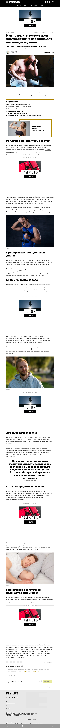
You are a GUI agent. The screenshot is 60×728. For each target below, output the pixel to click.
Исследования (11, 260)
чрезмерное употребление (36, 495)
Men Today (14, 2)
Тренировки (13, 32)
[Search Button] (50, 2)
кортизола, (39, 289)
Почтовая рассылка (46, 2)
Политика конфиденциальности (10, 702)
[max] (17, 697)
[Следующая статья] (30, 686)
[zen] (14, 697)
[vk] (9, 697)
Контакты (8, 708)
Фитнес (8, 32)
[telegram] (12, 697)
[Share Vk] (7, 726)
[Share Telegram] (37, 726)
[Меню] (7, 2)
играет (37, 598)
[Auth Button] (53, 2)
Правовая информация (11, 705)
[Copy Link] (52, 726)
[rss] (6, 697)
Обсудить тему (50, 52)
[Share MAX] (22, 726)
